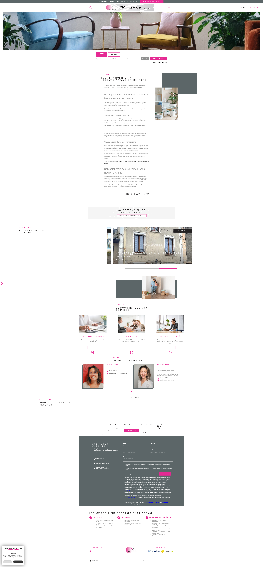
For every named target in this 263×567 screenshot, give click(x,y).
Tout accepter (18, 561)
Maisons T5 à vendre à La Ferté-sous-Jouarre (161, 529)
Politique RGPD (154, 560)
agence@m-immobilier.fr (103, 463)
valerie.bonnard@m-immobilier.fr (169, 380)
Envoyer (165, 473)
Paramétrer (7, 561)
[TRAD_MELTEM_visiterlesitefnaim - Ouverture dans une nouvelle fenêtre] (163, 551)
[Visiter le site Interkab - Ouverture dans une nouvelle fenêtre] (170, 551)
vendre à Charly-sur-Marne (121, 161)
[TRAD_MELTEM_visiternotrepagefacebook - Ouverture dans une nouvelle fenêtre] (2, 283)
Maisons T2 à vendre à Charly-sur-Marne (160, 520)
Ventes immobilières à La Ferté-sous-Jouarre (133, 523)
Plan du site (134, 560)
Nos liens (149, 560)
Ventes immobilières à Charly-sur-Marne (132, 520)
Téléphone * (154, 449)
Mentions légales (140, 560)
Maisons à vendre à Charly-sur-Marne (104, 520)
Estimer (114, 54)
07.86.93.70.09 (164, 378)
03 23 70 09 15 (100, 459)
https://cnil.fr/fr (128, 490)
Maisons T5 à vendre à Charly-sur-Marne (160, 526)
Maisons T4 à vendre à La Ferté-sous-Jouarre (159, 535)
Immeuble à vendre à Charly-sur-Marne (105, 523)
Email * (125, 449)
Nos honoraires (128, 560)
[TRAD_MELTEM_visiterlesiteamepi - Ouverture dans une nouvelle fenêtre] (150, 551)
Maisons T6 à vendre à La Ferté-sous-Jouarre (161, 532)
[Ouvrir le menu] (169, 7)
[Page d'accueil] (130, 7)
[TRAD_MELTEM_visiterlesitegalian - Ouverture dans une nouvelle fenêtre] (157, 551)
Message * (126, 456)
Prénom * (153, 443)
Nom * (125, 443)
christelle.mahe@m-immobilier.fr (118, 373)
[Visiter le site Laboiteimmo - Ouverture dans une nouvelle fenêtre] (94, 561)
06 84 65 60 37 (113, 371)
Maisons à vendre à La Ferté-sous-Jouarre (104, 526)
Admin (145, 560)
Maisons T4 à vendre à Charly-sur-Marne (160, 523)
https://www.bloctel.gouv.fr (131, 497)
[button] (120, 266)
